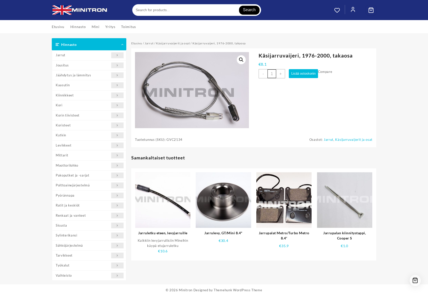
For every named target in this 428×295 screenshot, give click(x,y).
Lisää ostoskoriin (303, 73)
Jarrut (60, 55)
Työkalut (63, 265)
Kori (59, 105)
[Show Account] (353, 10)
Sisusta (61, 225)
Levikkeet (63, 145)
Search (249, 10)
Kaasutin (63, 85)
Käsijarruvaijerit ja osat (173, 43)
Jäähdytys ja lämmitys (73, 75)
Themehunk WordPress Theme (238, 290)
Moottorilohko (67, 165)
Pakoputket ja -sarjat (72, 175)
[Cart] (371, 10)
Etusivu (136, 43)
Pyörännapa (65, 195)
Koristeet (63, 125)
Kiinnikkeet (65, 95)
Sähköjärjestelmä (69, 245)
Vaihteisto (64, 275)
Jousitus (62, 65)
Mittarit (62, 155)
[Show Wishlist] (339, 10)
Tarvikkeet (64, 255)
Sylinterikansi (66, 235)
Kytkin (61, 135)
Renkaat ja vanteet (71, 215)
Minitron (185, 290)
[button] (241, 59)
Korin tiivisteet (68, 115)
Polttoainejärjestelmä (73, 185)
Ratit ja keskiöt (68, 205)
